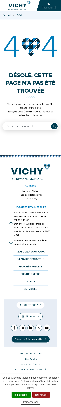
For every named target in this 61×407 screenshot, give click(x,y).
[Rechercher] (54, 126)
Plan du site (30, 359)
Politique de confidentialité (30, 369)
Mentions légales (30, 364)
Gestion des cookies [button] (31, 353)
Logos (30, 281)
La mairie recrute (30, 259)
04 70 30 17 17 (32, 305)
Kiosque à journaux (30, 251)
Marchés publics (30, 266)
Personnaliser (30, 402)
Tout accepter (21, 394)
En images (30, 289)
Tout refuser (41, 394)
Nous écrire (32, 316)
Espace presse (30, 274)
